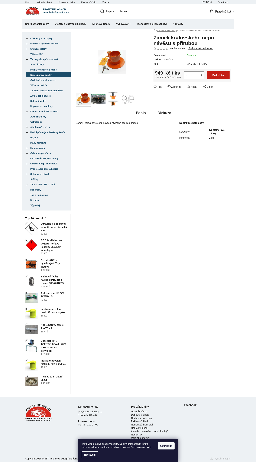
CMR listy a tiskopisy (41, 38)
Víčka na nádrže (38, 85)
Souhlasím (166, 446)
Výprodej (35, 205)
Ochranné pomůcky (40, 153)
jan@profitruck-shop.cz (90, 411)
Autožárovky (37, 64)
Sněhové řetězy (38, 49)
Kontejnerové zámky (41, 75)
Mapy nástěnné (38, 142)
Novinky (34, 200)
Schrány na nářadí (39, 174)
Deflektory (35, 189)
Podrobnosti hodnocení (200, 48)
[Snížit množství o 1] (186, 75)
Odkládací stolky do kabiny (44, 158)
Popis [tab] (141, 113)
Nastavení (89, 455)
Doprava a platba (66, 2)
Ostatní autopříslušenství (43, 163)
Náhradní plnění (44, 2)
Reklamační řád (88, 2)
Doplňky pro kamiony (41, 106)
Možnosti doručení (163, 59)
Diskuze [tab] (164, 113)
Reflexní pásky (38, 101)
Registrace (223, 2)
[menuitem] (37, 24)
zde (149, 447)
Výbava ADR (36, 54)
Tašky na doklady (39, 195)
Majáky (34, 137)
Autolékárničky (38, 116)
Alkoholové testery (40, 127)
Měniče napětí (37, 148)
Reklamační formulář (142, 424)
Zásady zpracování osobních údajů (149, 431)
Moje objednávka (140, 438)
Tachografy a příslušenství (44, 59)
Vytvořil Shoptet (222, 458)
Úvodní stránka (139, 411)
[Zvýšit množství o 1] (201, 75)
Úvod (27, 2)
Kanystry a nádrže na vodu (44, 111)
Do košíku (218, 75)
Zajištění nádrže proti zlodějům (46, 90)
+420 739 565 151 (87, 415)
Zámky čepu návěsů (40, 96)
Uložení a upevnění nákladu (44, 43)
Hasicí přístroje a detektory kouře (47, 132)
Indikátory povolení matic (43, 69)
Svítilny (34, 179)
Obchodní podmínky (141, 418)
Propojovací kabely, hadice (44, 169)
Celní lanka (36, 122)
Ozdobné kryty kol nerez (43, 80)
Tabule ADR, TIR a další (42, 184)
